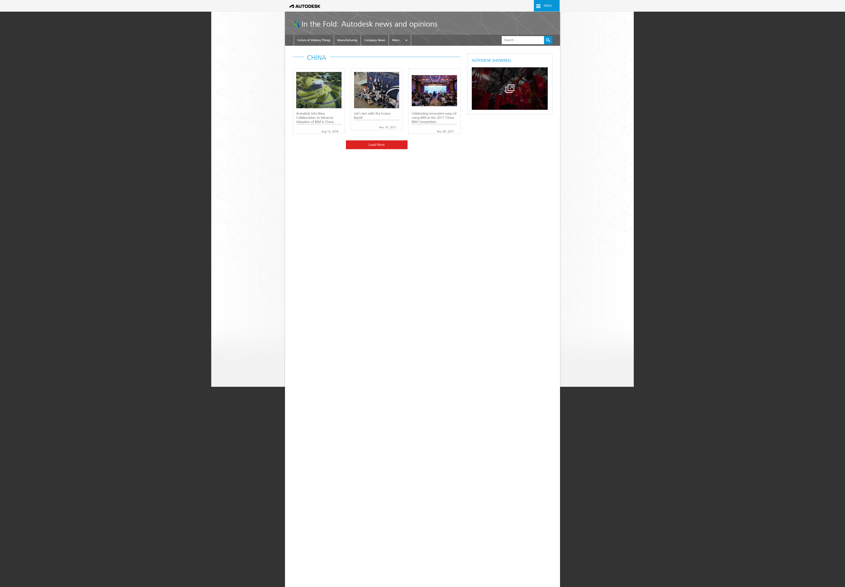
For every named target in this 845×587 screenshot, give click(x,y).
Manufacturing (347, 40)
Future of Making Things (314, 40)
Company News (374, 40)
